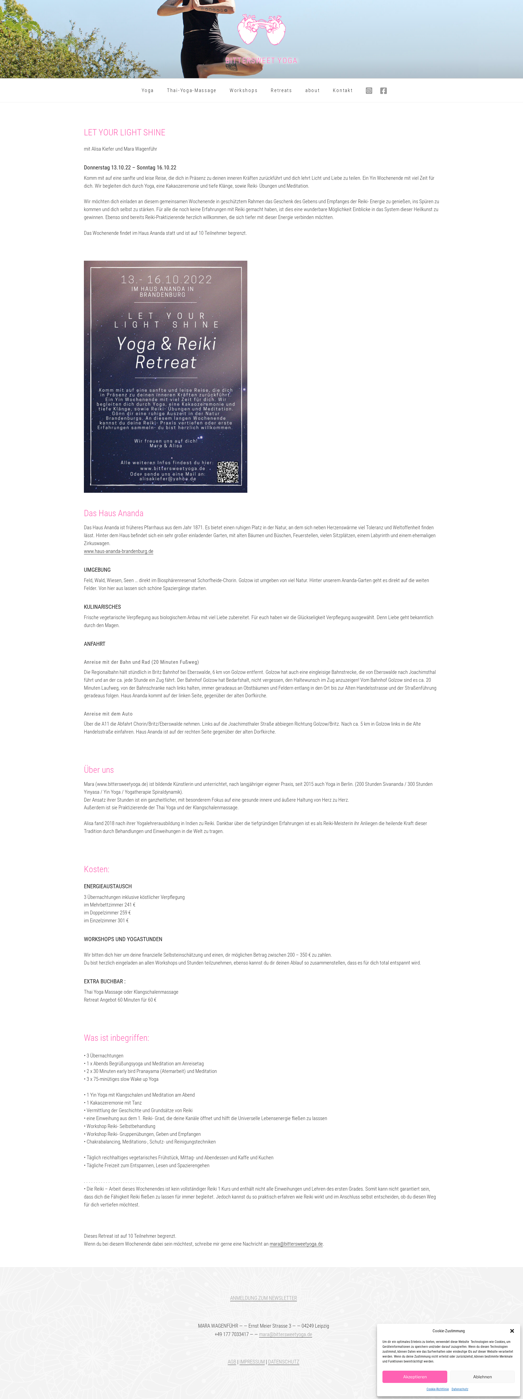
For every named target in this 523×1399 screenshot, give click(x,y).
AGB (232, 1362)
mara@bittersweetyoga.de (296, 1244)
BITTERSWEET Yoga (262, 60)
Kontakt (343, 90)
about (312, 90)
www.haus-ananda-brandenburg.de (118, 551)
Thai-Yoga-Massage (192, 90)
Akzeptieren (415, 1376)
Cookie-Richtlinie (438, 1389)
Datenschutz (460, 1389)
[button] (512, 1331)
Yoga (148, 90)
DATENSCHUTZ (283, 1362)
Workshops (244, 90)
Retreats (281, 90)
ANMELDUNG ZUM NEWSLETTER (263, 1298)
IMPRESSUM (252, 1362)
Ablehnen (482, 1376)
